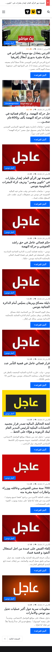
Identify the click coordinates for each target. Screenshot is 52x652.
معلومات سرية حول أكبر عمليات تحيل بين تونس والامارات (27, 611)
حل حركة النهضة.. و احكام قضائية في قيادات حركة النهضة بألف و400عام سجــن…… (28, 118)
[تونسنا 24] (33, 11)
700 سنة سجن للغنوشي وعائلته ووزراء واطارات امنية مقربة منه (26, 490)
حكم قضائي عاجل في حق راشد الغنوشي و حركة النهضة (31, 244)
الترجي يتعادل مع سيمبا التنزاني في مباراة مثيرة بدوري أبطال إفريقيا (28, 55)
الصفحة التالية (14, 639)
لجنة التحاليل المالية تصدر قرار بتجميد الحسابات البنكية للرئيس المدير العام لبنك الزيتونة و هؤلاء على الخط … (27, 428)
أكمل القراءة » (40, 75)
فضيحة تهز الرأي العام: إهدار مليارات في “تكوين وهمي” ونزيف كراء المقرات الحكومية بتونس (26, 182)
